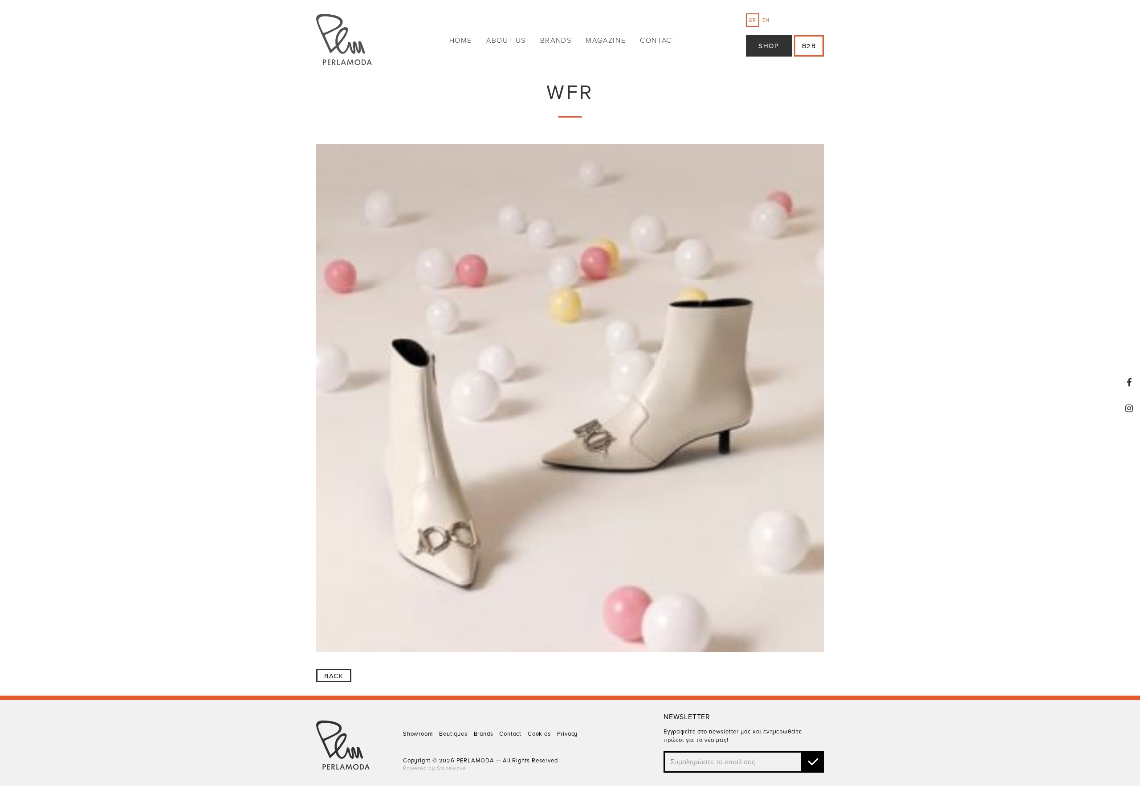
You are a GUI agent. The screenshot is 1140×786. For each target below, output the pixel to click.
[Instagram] (1129, 408)
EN (766, 20)
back (333, 676)
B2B (809, 46)
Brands (556, 40)
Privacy (567, 733)
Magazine (606, 40)
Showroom (418, 733)
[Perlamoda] (344, 41)
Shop (768, 46)
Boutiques (453, 733)
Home (460, 40)
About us (506, 40)
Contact (658, 40)
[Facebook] (1129, 382)
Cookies (539, 733)
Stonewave (451, 768)
